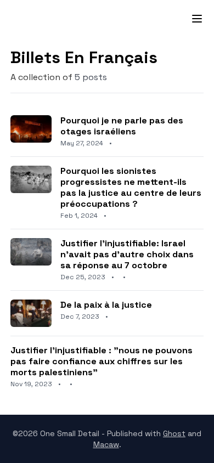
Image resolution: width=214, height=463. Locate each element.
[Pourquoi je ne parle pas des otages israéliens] (107, 131)
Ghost (174, 433)
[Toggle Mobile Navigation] (190, 18)
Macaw (106, 444)
